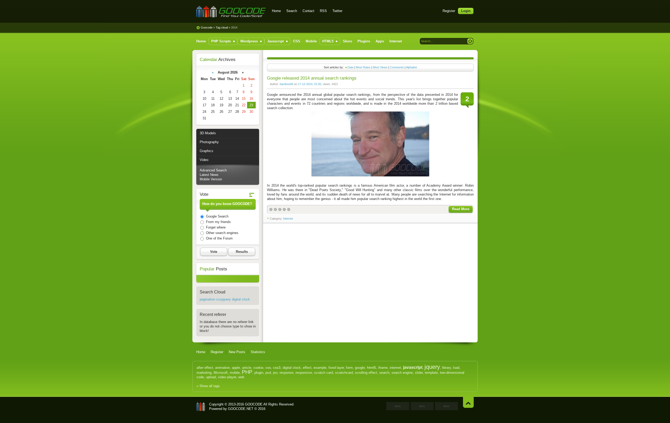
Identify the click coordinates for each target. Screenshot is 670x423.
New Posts (237, 352)
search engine (402, 373)
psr (275, 373)
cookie (258, 368)
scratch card (323, 373)
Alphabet (411, 67)
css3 (277, 367)
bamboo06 (286, 84)
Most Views (380, 67)
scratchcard (344, 373)
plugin (258, 373)
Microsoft (221, 373)
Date (351, 67)
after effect (205, 368)
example (320, 368)
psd (268, 373)
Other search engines (221, 233)
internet (395, 368)
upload (211, 377)
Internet (288, 218)
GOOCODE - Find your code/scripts (231, 11)
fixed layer (336, 368)
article (246, 368)
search (384, 373)
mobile (235, 373)
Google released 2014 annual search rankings (311, 78)
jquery (432, 367)
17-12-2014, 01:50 (309, 84)
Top (468, 402)
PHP (247, 372)
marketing (204, 373)
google (360, 368)
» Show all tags (208, 386)
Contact (308, 11)
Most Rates (363, 67)
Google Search (216, 216)
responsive (303, 373)
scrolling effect (366, 373)
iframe (383, 368)
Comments (397, 67)
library (446, 368)
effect (307, 368)
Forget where (215, 227)
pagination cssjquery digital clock (225, 299)
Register (449, 11)
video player (227, 377)
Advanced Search (213, 170)
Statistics (258, 352)
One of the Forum (219, 238)
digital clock (292, 368)
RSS (323, 11)
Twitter (337, 11)
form (349, 368)
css (268, 367)
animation (222, 368)
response (286, 373)
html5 (371, 367)
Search (291, 11)
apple (236, 368)
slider (419, 373)
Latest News (209, 175)
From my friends (218, 222)
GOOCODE (200, 406)
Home (276, 11)
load (456, 368)
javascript (412, 367)
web (241, 377)
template (431, 373)
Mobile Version (211, 179)
